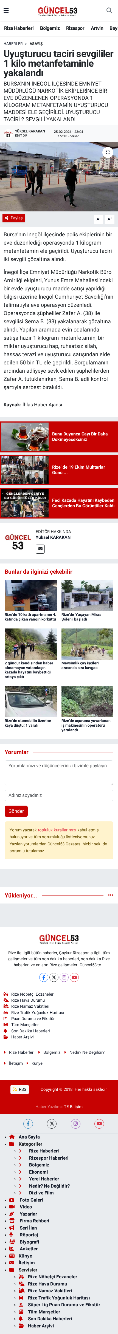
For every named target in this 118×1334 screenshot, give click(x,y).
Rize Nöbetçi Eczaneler (32, 994)
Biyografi (29, 1242)
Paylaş (17, 218)
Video (25, 1207)
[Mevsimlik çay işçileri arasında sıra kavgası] (87, 643)
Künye (37, 1063)
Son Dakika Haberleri (30, 1031)
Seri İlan (28, 1228)
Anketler (28, 1248)
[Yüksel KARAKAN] (18, 540)
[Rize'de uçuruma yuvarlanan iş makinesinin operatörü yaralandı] (87, 701)
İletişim (16, 1063)
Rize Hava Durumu (28, 1000)
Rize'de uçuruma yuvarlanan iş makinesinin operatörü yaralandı (86, 725)
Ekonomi (38, 1172)
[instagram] (75, 1124)
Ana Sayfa (29, 1137)
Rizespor (75, 28)
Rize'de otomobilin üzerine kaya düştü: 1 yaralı (28, 722)
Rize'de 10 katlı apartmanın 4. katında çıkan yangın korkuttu (30, 616)
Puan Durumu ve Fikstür (33, 1018)
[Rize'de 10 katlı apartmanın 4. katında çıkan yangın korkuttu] (31, 595)
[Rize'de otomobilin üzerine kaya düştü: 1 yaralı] (31, 701)
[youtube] (99, 1124)
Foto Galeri (31, 1200)
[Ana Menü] (6, 10)
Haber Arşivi (22, 1037)
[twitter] (52, 1124)
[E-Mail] (40, 549)
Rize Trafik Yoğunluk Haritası (37, 1012)
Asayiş (36, 43)
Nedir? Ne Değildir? (87, 1052)
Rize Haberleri (19, 28)
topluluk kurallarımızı (57, 830)
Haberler (13, 43)
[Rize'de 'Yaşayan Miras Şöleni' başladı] (87, 595)
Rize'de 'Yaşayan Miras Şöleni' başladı (81, 616)
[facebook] (28, 1124)
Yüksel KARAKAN (53, 537)
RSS (22, 1089)
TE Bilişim (73, 1106)
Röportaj (28, 1234)
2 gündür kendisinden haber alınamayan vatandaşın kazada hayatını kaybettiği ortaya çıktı (29, 670)
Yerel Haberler (43, 1179)
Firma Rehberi (34, 1220)
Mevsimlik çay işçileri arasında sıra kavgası (80, 665)
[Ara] (109, 10)
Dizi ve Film (41, 1193)
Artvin (97, 28)
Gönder (16, 811)
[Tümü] (110, 895)
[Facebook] (43, 977)
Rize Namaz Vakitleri (30, 1006)
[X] (53, 977)
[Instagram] (64, 977)
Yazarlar (28, 1214)
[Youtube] (74, 977)
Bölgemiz (50, 28)
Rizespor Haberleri (48, 1158)
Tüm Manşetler (25, 1024)
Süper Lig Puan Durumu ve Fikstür (64, 1304)
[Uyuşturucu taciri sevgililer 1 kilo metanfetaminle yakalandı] (59, 176)
